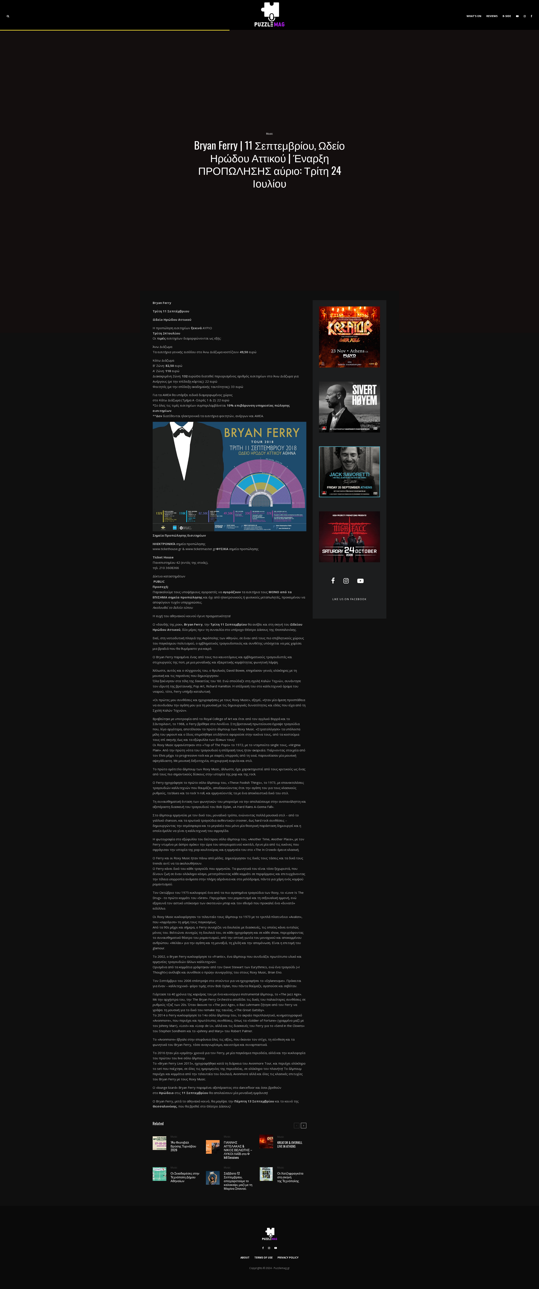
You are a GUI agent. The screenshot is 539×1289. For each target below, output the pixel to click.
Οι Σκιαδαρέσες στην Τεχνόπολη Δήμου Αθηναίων (185, 1177)
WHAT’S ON (474, 16)
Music (269, 133)
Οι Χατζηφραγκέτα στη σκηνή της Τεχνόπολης (290, 1177)
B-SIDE (507, 16)
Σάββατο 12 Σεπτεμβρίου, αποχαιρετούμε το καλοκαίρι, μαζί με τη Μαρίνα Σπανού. (238, 1180)
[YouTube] (517, 15)
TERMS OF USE (263, 1257)
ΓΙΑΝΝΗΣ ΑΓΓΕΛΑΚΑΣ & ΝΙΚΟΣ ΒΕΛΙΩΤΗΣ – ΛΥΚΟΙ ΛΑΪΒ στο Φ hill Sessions (238, 1149)
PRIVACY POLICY (288, 1257)
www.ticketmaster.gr (200, 549)
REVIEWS (492, 16)
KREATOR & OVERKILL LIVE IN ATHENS (289, 1144)
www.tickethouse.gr (167, 549)
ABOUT (244, 1257)
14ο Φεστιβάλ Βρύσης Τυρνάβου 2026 (183, 1146)
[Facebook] (531, 15)
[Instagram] (524, 15)
